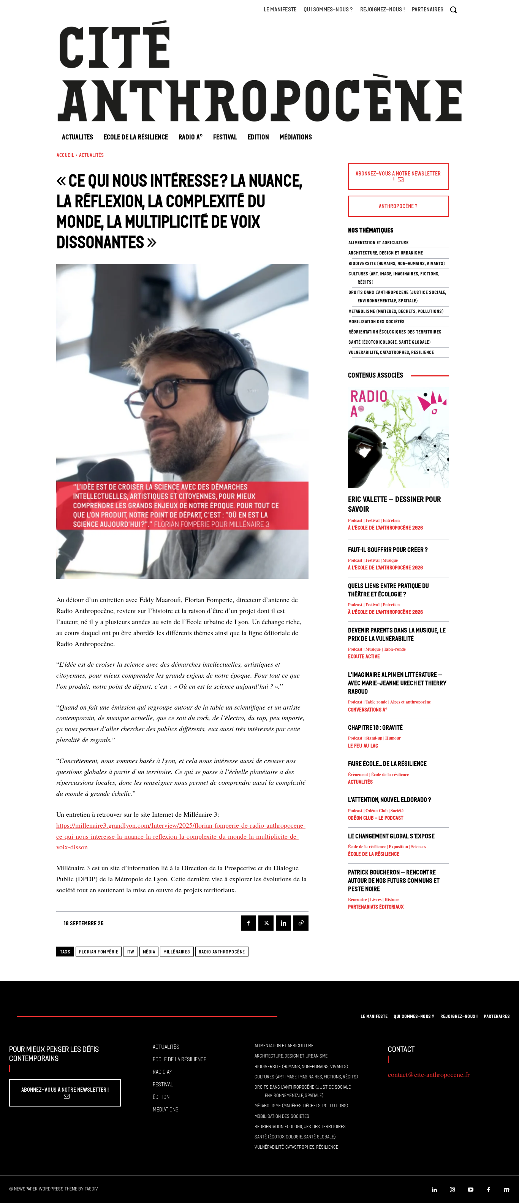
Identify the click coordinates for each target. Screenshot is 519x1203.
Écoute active (364, 656)
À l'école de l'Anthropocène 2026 (385, 528)
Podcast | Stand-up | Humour (374, 738)
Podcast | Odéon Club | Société (375, 811)
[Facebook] (248, 923)
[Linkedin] (283, 923)
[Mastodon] (507, 1190)
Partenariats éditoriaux (376, 907)
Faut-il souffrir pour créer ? (388, 549)
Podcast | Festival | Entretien (374, 520)
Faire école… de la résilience (387, 763)
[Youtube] (471, 1190)
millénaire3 (176, 952)
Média (149, 952)
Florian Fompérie (98, 952)
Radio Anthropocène (222, 952)
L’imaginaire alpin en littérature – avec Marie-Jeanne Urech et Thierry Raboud (397, 683)
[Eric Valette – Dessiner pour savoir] (398, 437)
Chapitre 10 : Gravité (375, 727)
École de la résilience (373, 854)
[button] (453, 9)
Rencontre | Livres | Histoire (373, 900)
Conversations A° (368, 710)
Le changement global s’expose (391, 836)
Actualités (91, 155)
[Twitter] (266, 923)
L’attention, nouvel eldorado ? (389, 799)
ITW (130, 952)
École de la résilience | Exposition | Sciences (387, 847)
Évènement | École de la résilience (378, 775)
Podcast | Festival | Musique (373, 560)
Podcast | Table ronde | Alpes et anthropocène (389, 702)
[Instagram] (452, 1190)
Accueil (65, 155)
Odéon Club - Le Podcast (375, 818)
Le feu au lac (363, 746)
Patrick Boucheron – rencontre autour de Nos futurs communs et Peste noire (394, 880)
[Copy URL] (301, 923)
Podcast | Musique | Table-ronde (377, 649)
